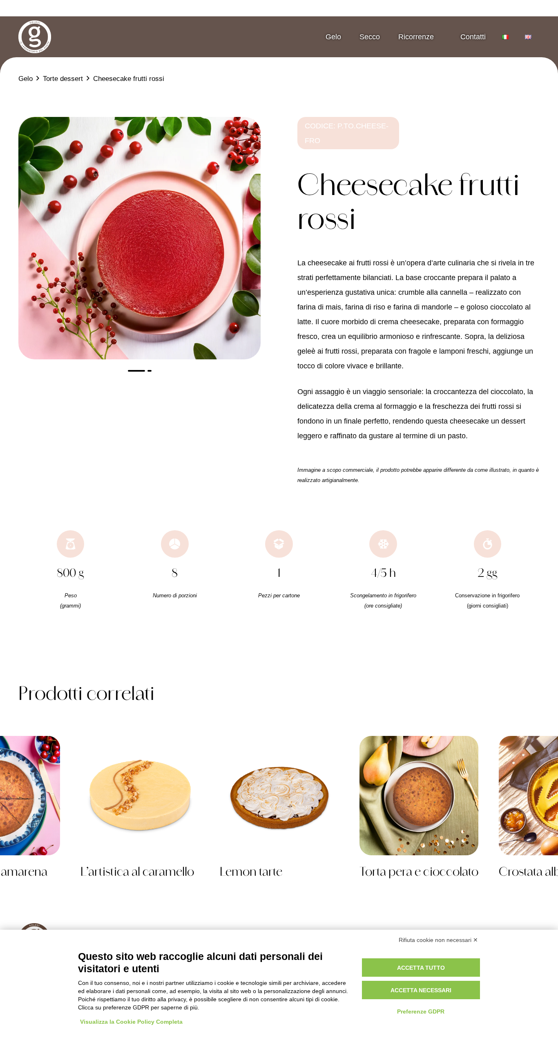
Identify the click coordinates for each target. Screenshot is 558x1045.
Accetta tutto (421, 967)
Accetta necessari (421, 990)
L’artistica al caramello (137, 873)
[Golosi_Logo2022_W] (34, 36)
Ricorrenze (416, 37)
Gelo (333, 37)
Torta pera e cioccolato (418, 873)
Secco (369, 37)
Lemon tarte (251, 873)
